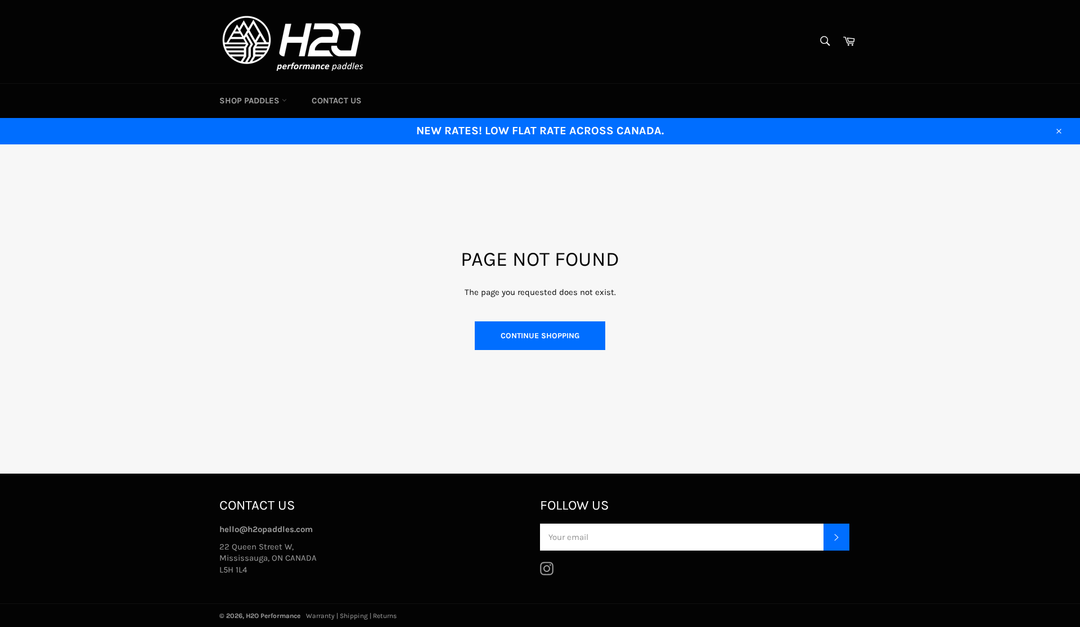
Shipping (354, 616)
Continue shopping (540, 335)
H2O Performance (273, 616)
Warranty (320, 616)
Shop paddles (250, 101)
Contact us (337, 101)
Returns (385, 616)
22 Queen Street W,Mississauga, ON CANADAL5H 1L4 (268, 558)
